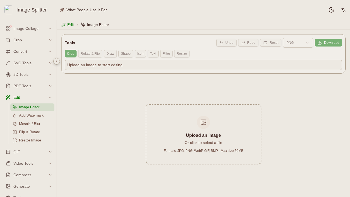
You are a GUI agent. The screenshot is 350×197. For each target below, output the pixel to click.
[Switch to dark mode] (331, 10)
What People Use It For (86, 10)
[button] (203, 134)
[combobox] (298, 43)
